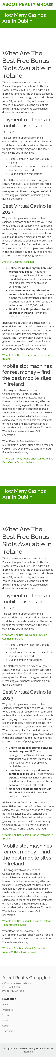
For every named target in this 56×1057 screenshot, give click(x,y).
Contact (6, 1026)
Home (5, 1004)
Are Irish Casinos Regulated (18, 261)
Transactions (8, 1031)
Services (6, 1015)
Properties (7, 1010)
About (5, 1020)
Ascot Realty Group (27, 4)
